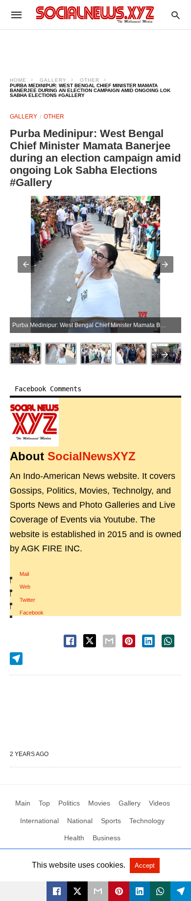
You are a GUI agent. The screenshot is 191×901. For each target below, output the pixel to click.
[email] (98, 891)
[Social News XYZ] (95, 14)
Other (89, 80)
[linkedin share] (148, 641)
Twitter (27, 600)
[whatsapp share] (168, 641)
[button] (26, 264)
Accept (145, 865)
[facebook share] (70, 641)
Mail (24, 574)
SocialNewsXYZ (92, 456)
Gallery (53, 80)
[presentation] (165, 354)
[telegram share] (16, 658)
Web (25, 587)
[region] (95, 47)
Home (18, 80)
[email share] (109, 641)
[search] (175, 15)
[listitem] (25, 353)
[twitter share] (89, 640)
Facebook (32, 613)
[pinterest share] (128, 641)
